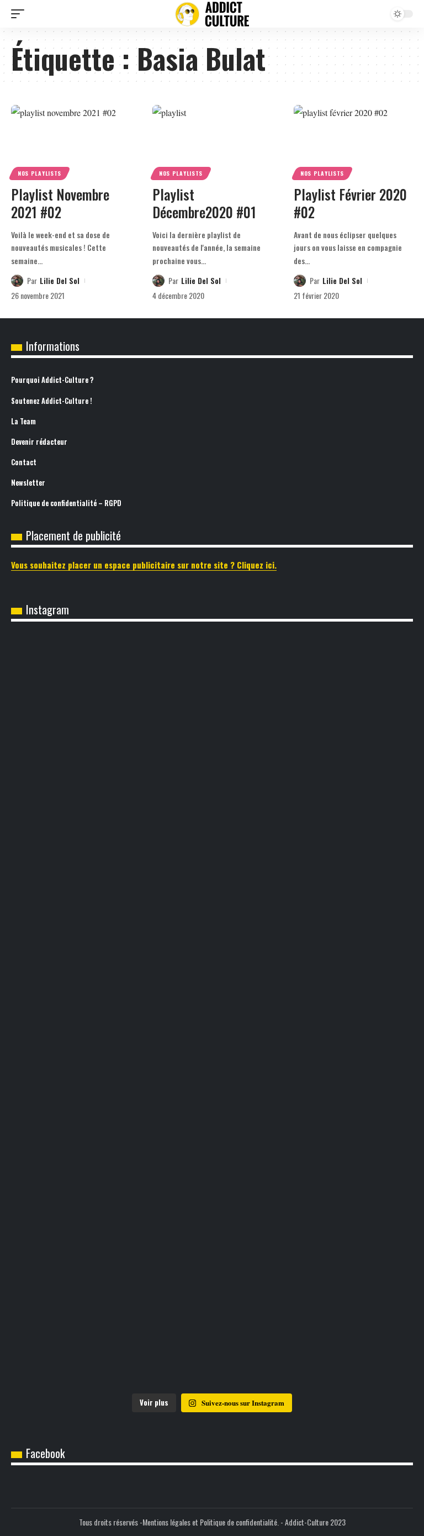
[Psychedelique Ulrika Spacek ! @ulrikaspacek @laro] (313, 1200)
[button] (20, 13)
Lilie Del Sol (60, 280)
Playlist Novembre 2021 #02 (60, 203)
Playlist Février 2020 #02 (350, 203)
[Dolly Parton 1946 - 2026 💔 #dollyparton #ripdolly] (313, 654)
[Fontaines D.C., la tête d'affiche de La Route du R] (313, 1129)
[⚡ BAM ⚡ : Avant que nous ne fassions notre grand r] (111, 864)
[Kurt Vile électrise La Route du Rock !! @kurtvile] (111, 1200)
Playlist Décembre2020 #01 (204, 203)
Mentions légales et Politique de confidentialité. (210, 1522)
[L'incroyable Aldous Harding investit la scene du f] (111, 1269)
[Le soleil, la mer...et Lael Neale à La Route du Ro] (111, 1354)
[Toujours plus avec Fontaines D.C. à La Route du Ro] (111, 1129)
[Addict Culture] (212, 14)
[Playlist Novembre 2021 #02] (70, 141)
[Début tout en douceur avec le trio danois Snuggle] (313, 1277)
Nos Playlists (39, 173)
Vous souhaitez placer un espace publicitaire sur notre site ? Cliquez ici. (144, 565)
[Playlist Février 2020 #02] (353, 141)
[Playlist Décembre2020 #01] (212, 141)
